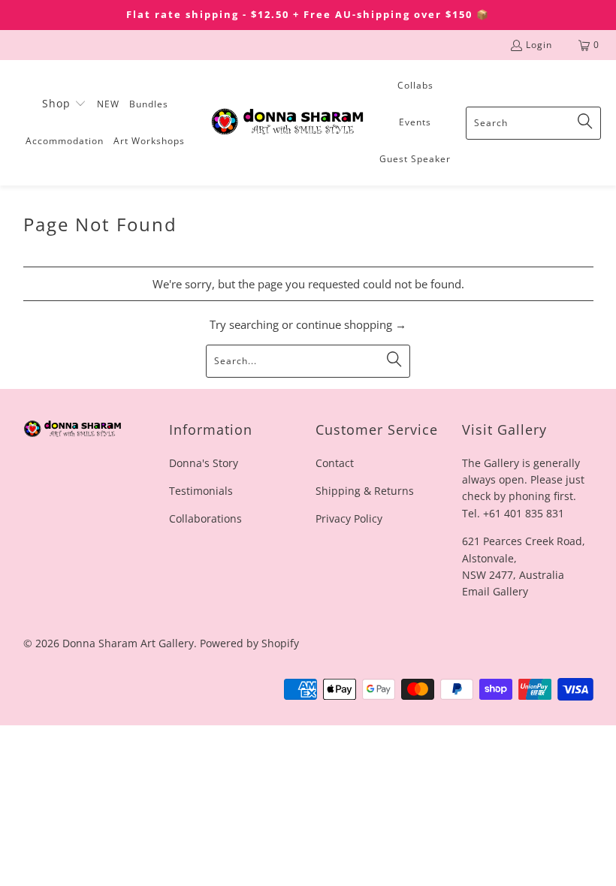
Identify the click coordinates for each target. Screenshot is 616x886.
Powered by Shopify (249, 643)
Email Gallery (495, 591)
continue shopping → (351, 324)
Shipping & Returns (365, 491)
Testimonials (201, 491)
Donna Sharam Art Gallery (128, 643)
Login (539, 44)
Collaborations (205, 518)
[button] (64, 104)
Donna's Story (203, 463)
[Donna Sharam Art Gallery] (287, 122)
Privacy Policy (349, 518)
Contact (335, 463)
